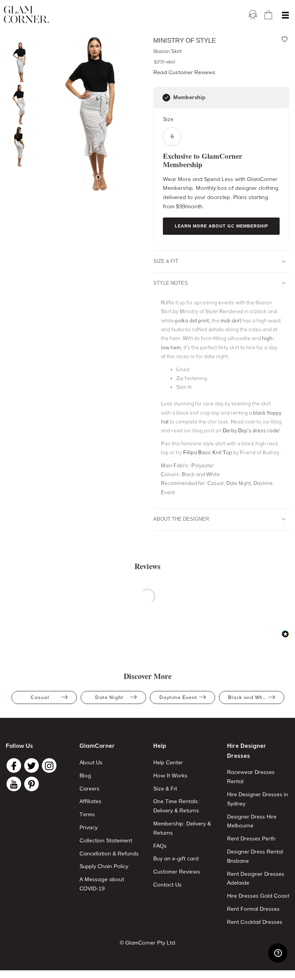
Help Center (168, 762)
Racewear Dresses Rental (251, 777)
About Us (91, 762)
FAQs (160, 845)
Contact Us (167, 884)
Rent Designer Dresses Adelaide (255, 878)
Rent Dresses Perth (251, 838)
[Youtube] (14, 784)
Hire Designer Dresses (246, 750)
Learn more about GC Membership (221, 226)
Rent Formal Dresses (253, 908)
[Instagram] (49, 765)
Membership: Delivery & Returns (182, 828)
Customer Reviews (176, 871)
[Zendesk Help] (277, 953)
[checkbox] (166, 97)
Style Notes (170, 283)
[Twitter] (31, 765)
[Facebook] (14, 765)
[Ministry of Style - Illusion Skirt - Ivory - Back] (17, 147)
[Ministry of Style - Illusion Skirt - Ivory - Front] (17, 62)
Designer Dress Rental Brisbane (255, 856)
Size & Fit (165, 261)
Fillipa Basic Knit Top (207, 452)
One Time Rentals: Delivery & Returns (176, 806)
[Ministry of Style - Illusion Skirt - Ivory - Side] (17, 105)
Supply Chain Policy (104, 866)
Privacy (89, 827)
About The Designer (181, 519)
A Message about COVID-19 (102, 884)
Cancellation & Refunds (109, 853)
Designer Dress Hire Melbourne (252, 821)
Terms (87, 814)
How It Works (170, 775)
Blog (85, 775)
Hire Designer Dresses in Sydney (257, 799)
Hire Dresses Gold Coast (258, 895)
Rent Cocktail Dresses (254, 921)
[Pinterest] (31, 784)
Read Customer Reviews (184, 72)
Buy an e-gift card (176, 858)
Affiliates (90, 801)
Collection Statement (106, 840)
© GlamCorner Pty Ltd (147, 942)
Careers (89, 788)
